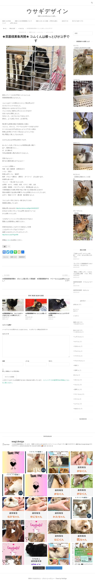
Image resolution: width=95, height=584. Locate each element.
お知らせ (75, 304)
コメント (5, 334)
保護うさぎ (32, 32)
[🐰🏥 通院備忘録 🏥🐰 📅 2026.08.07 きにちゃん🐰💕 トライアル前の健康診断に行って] (36, 508)
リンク (4, 23)
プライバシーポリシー (48, 578)
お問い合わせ (13, 23)
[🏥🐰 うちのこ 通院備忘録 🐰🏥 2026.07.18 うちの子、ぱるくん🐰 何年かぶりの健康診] (36, 554)
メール (27, 361)
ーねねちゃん (77, 408)
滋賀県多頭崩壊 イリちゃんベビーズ (83, 282)
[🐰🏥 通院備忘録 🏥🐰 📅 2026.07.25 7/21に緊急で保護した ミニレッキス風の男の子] (59, 485)
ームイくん (76, 403)
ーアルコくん (77, 351)
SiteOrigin (64, 578)
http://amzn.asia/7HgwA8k (10, 234)
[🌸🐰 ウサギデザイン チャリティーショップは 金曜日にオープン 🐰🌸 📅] (13, 462)
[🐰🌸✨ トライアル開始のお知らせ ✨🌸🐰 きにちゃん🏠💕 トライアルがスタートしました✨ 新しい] (13, 485)
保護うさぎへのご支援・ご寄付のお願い (47, 21)
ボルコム (75, 375)
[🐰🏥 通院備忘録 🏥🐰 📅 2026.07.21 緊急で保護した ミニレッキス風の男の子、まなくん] (82, 485)
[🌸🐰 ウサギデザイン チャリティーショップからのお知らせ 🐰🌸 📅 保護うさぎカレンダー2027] (36, 485)
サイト (50, 361)
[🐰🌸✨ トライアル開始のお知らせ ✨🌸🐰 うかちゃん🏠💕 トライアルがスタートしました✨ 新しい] (36, 462)
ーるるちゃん (77, 346)
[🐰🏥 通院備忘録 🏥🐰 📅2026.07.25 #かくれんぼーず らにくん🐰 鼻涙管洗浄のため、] (59, 531)
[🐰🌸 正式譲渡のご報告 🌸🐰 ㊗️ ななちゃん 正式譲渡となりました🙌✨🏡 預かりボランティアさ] (13, 531)
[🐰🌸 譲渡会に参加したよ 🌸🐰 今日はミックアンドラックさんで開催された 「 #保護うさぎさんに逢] (59, 554)
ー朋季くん (76, 389)
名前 (3, 361)
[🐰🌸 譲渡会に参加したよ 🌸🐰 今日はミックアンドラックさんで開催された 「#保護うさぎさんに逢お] (59, 462)
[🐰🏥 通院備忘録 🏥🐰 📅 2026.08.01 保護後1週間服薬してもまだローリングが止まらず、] (82, 462)
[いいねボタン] (4, 246)
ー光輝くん (76, 370)
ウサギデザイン (47, 11)
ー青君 (75, 365)
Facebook (83, 419)
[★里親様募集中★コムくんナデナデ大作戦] (59, 305)
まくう (75, 309)
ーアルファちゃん (78, 360)
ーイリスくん (77, 356)
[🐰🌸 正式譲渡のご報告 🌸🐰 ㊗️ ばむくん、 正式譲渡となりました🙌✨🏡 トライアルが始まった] (13, 554)
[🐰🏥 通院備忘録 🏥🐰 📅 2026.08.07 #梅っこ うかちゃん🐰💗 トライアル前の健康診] (13, 508)
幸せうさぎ (12, 28)
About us (65, 21)
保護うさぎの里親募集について (23, 21)
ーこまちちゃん (77, 332)
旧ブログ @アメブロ (77, 21)
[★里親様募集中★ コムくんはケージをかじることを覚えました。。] (13, 305)
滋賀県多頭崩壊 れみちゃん (81, 290)
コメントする (49, 32)
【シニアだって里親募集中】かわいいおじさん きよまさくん (83, 264)
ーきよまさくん (77, 324)
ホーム (4, 28)
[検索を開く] (92, 3)
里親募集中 (22, 257)
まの (74, 311)
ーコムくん (21, 28)
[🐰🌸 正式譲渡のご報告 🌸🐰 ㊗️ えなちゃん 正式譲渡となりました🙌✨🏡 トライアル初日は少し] (36, 531)
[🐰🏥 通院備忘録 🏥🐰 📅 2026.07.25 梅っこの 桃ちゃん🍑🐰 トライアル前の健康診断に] (82, 531)
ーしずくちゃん (77, 336)
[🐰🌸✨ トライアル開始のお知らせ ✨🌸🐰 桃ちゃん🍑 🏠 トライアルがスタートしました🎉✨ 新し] (82, 508)
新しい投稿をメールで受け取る (10, 371)
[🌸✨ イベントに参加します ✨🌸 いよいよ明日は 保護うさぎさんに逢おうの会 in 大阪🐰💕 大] (82, 554)
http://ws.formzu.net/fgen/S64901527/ (27, 208)
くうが (75, 315)
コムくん (5, 257)
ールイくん (76, 341)
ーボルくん (76, 380)
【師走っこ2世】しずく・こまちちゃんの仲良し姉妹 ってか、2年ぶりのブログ (82, 273)
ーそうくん (76, 399)
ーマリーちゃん (77, 394)
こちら (8, 240)
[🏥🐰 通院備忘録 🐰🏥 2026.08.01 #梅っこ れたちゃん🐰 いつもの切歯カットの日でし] (59, 508)
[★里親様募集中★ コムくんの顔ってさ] (36, 305)
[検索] (90, 32)
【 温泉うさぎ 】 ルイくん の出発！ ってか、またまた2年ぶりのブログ (82, 255)
